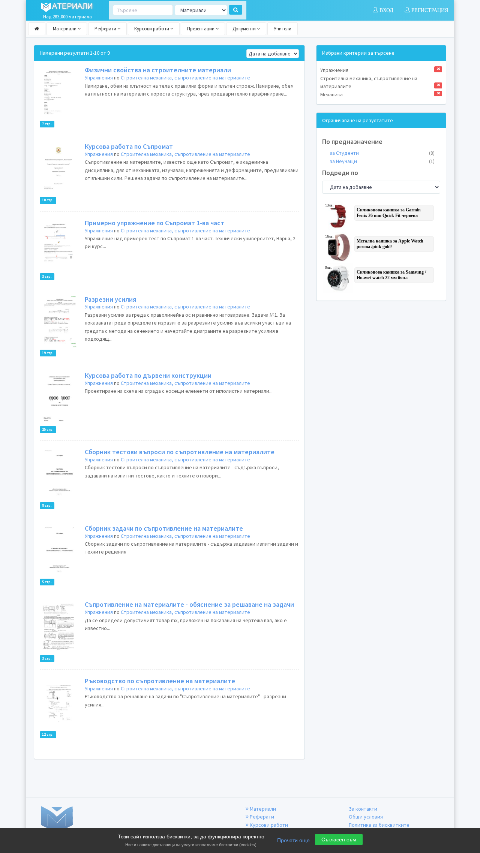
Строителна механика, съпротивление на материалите (185, 77)
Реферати (105, 28)
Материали (65, 28)
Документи (244, 28)
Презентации (201, 28)
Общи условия (366, 816)
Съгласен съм (338, 840)
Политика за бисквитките (379, 825)
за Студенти (382, 153)
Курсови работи (152, 28)
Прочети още (293, 840)
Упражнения (99, 77)
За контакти (363, 808)
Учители (282, 28)
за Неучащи (382, 161)
